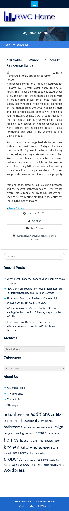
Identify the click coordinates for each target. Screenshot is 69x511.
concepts (45, 427)
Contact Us (13, 399)
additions (40, 414)
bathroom (46, 420)
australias (22, 235)
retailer (7, 465)
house (24, 440)
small (33, 464)
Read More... (16, 207)
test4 (40, 464)
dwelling (19, 433)
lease (53, 448)
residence (50, 235)
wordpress (14, 470)
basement (12, 420)
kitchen (11, 447)
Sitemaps (12, 405)
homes (11, 439)
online (30, 452)
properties (40, 453)
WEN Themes (43, 506)
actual (10, 414)
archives (57, 414)
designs (8, 433)
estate (41, 432)
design (57, 426)
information (46, 440)
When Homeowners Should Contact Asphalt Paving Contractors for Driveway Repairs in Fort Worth (35, 312)
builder (40, 235)
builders (27, 427)
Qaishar (36, 220)
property (13, 459)
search (15, 464)
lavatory (44, 448)
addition (23, 415)
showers (24, 464)
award (31, 235)
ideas (34, 440)
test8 (46, 465)
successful (34, 239)
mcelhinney (19, 452)
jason (57, 440)
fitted (50, 433)
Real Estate (37, 228)
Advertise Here (16, 387)
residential (54, 460)
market (7, 453)
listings (60, 448)
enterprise (29, 433)
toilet (61, 465)
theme (54, 464)
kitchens (29, 447)
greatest (58, 433)
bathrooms (13, 426)
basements (30, 420)
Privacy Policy (15, 393)
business (36, 427)
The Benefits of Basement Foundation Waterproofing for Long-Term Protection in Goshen (31, 326)
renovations (29, 460)
